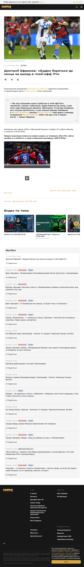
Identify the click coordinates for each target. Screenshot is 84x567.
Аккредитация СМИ (64, 536)
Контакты (33, 496)
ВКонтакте (34, 533)
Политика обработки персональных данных (38, 507)
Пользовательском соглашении (63, 553)
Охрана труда (35, 503)
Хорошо (66, 562)
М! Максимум (62, 496)
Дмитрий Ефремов (40, 89)
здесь (42, 2)
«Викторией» (30, 91)
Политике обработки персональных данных (65, 551)
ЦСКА (30, 89)
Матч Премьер (62, 493)
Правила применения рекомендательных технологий (38, 512)
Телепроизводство (64, 530)
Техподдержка (78, 2)
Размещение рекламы (65, 539)
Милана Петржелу (20, 112)
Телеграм (33, 530)
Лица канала (34, 517)
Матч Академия (35, 521)
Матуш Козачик (44, 112)
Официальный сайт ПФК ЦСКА (24, 201)
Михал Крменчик (30, 115)
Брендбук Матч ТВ (36, 500)
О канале (33, 493)
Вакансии (60, 533)
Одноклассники (36, 536)
